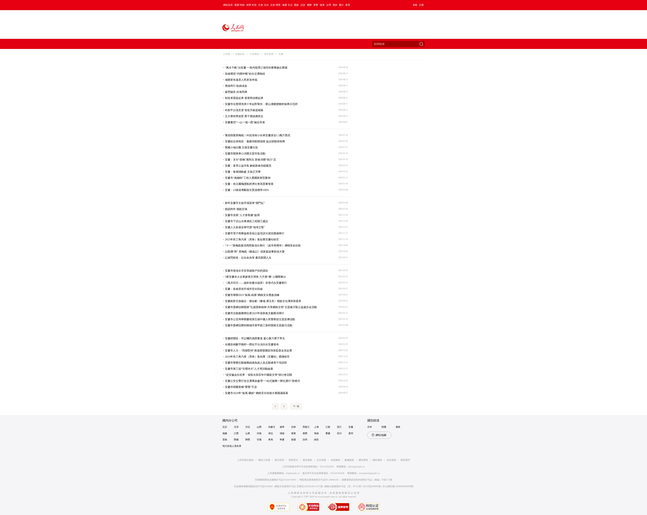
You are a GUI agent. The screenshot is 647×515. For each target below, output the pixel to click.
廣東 (293, 433)
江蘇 (328, 427)
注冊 (421, 5)
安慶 (281, 54)
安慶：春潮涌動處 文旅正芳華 (243, 171)
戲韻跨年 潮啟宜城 (236, 209)
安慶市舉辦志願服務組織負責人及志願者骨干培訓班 (256, 362)
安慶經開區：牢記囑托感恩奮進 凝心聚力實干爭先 (255, 338)
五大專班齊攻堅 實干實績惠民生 (244, 116)
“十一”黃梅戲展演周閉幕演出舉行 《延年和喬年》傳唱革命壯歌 (263, 245)
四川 (339, 433)
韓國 (383, 427)
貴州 (350, 433)
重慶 (328, 433)
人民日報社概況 (245, 460)
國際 (309, 5)
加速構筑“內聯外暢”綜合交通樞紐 (245, 73)
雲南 (224, 439)
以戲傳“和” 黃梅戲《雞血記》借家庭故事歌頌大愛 (255, 251)
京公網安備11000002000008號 (398, 486)
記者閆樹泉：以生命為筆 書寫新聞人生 (248, 257)
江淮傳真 (254, 54)
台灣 (328, 5)
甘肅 (259, 439)
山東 (247, 433)
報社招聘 (279, 460)
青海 (270, 439)
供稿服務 (335, 460)
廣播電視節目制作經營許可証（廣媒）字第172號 (367, 480)
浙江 (339, 427)
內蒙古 (271, 427)
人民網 (226, 54)
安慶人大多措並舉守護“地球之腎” (245, 227)
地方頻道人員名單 (231, 446)
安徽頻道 (239, 54)
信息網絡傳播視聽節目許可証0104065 (253, 486)
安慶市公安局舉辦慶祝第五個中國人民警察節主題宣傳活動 (260, 319)
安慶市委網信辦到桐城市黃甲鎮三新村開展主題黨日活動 (258, 325)
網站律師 (377, 460)
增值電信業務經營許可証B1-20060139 (318, 480)
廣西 (305, 433)
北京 (224, 427)
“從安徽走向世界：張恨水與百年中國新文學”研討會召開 (258, 374)
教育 (347, 5)
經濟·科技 (251, 5)
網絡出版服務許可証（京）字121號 (343, 486)
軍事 (315, 5)
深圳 (305, 439)
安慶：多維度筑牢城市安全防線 (244, 288)
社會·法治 (263, 5)
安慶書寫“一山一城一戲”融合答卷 (245, 122)
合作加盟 (321, 460)
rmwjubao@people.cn (369, 473)
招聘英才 (293, 460)
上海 (316, 427)
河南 (259, 433)
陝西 (247, 439)
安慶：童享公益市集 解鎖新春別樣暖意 (248, 165)
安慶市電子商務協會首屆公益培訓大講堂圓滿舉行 (254, 233)
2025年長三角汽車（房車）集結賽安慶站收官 (252, 239)
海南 (316, 433)
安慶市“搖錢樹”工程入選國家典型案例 (247, 177)
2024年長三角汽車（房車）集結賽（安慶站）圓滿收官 (257, 356)
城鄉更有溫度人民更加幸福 (241, 79)
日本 (369, 427)
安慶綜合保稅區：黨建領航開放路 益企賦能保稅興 (255, 141)
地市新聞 (268, 54)
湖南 (282, 433)
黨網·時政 (239, 5)
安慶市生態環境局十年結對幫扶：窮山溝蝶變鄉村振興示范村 (261, 104)
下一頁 (296, 406)
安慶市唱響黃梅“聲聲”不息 (241, 387)
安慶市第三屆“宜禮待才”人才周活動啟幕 (249, 368)
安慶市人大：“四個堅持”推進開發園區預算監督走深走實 (258, 350)
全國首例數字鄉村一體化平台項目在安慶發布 (252, 344)
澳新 (398, 427)
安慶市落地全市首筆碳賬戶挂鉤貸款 (246, 270)
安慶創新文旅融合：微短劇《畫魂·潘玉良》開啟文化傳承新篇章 (263, 301)
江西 (236, 433)
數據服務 (349, 460)
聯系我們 (405, 460)
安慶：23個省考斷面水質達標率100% (247, 190)
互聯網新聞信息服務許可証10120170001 (275, 480)
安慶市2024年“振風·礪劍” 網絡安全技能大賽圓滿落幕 (256, 393)
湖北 (270, 433)
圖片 (341, 5)
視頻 (335, 5)
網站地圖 (381, 435)
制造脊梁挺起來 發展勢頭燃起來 (244, 98)
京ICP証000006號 (372, 486)
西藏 (236, 439)
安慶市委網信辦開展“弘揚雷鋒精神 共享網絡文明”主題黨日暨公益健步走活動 (271, 307)
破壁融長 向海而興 (236, 91)
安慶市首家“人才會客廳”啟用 (242, 215)
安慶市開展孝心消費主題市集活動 (245, 153)
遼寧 (282, 427)
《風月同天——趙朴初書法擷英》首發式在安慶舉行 (256, 282)
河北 (247, 427)
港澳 (322, 5)
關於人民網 (264, 460)
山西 (259, 427)
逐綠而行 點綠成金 (236, 85)
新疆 (293, 439)
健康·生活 (287, 5)
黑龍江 (306, 427)
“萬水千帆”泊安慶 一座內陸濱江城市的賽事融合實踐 (256, 67)
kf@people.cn (293, 473)
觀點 (296, 5)
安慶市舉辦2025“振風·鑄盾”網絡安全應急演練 (252, 295)
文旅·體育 (275, 5)
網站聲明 (363, 460)
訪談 (303, 5)
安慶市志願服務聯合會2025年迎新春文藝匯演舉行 (254, 313)
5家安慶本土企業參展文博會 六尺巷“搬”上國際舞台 (255, 276)
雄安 (316, 439)
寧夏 (282, 439)
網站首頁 (228, 5)
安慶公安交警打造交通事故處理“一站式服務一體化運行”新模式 (262, 380)
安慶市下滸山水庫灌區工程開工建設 (246, 221)
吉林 (293, 427)
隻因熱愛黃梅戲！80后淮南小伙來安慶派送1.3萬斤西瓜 (257, 135)
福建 (224, 433)
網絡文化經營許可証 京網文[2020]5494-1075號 (299, 486)
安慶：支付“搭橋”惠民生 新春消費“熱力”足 (250, 159)
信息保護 (391, 460)
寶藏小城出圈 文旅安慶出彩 (241, 147)
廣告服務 (307, 460)
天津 (236, 427)
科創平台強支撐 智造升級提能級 (244, 110)
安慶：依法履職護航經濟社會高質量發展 (249, 183)
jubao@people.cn (356, 466)
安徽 (350, 427)
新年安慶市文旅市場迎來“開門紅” (245, 203)
